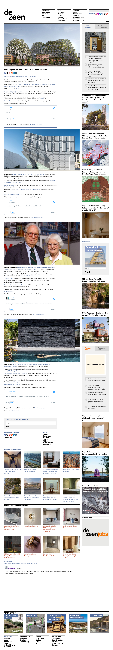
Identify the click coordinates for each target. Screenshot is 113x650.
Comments (15, 410)
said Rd (17, 89)
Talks (59, 15)
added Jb (42, 98)
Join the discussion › (36, 124)
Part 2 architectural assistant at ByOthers (97, 407)
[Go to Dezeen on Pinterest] (96, 14)
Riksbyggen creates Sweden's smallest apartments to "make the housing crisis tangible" (97, 59)
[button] (107, 22)
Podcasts (61, 20)
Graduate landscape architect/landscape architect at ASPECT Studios (96, 387)
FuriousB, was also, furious (12, 101)
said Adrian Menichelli (27, 276)
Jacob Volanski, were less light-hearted (28, 189)
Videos (60, 17)
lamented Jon (8, 291)
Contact (55, 645)
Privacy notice (57, 643)
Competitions (78, 20)
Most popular (88, 26)
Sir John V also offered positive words (16, 285)
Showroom (77, 15)
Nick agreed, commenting (12, 194)
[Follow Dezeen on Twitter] (105, 14)
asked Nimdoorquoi (10, 371)
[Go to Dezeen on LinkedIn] (100, 14)
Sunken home (96, 615)
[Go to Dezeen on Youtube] (107, 14)
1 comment (32, 76)
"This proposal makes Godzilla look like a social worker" (25, 70)
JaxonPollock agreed (10, 185)
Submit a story (57, 640)
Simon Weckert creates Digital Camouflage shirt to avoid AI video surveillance (96, 65)
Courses (76, 19)
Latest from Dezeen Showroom (16, 505)
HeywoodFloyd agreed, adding (13, 92)
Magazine (45, 10)
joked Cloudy (14, 382)
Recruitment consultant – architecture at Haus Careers (97, 393)
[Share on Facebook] (5, 73)
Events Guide (78, 14)
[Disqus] (42, 587)
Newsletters (62, 19)
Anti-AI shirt (31, 615)
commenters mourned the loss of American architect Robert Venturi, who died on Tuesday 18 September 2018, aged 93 (29, 268)
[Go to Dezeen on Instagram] (98, 14)
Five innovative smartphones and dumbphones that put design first (97, 80)
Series (59, 10)
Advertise (55, 641)
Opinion (60, 14)
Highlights (12, 613)
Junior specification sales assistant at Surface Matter (96, 379)
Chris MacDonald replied (12, 384)
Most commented (102, 26)
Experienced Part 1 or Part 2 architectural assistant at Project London (96, 401)
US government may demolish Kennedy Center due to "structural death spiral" (96, 73)
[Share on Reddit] (12, 73)
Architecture (46, 12)
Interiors (45, 14)
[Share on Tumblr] (16, 73)
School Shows (78, 17)
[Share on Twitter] (7, 73)
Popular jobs (88, 348)
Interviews (61, 12)
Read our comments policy (29, 563)
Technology (46, 17)
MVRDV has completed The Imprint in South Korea (28, 174)
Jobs (75, 12)
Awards (76, 10)
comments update (18, 80)
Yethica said (8, 278)
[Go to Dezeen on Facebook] (102, 14)
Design (44, 15)
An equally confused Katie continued (15, 374)
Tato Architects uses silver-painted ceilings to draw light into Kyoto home (97, 87)
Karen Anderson (9, 76)
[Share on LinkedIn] (14, 73)
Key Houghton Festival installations (54, 618)
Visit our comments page (12, 563)
